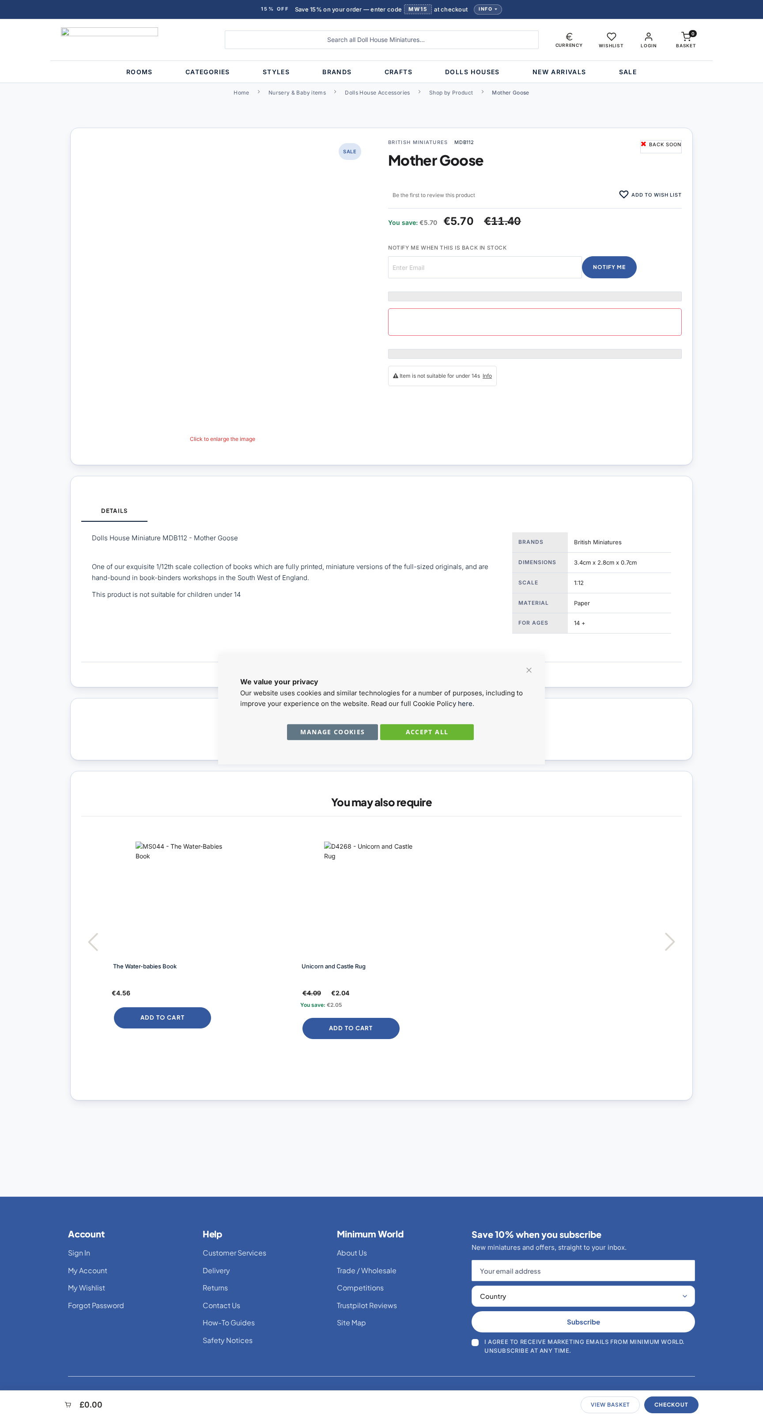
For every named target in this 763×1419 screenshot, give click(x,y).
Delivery (216, 1270)
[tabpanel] (381, 592)
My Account (87, 1270)
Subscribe (583, 1321)
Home (241, 92)
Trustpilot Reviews (367, 1305)
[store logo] (136, 39)
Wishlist (611, 45)
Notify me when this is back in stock (447, 247)
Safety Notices (228, 1340)
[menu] (381, 72)
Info (485, 9)
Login (649, 45)
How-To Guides (229, 1322)
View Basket (610, 1404)
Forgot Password (96, 1305)
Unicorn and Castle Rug (334, 966)
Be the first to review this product (434, 195)
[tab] (114, 511)
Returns (215, 1287)
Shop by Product (451, 92)
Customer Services (234, 1252)
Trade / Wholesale (367, 1270)
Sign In (79, 1252)
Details (114, 510)
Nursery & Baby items (297, 92)
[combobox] (382, 39)
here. (466, 703)
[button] (569, 39)
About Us (352, 1252)
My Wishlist (86, 1287)
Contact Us (221, 1305)
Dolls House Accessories (377, 92)
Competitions (360, 1287)
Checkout (671, 1404)
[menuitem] (139, 72)
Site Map (351, 1322)
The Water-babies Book (145, 966)
